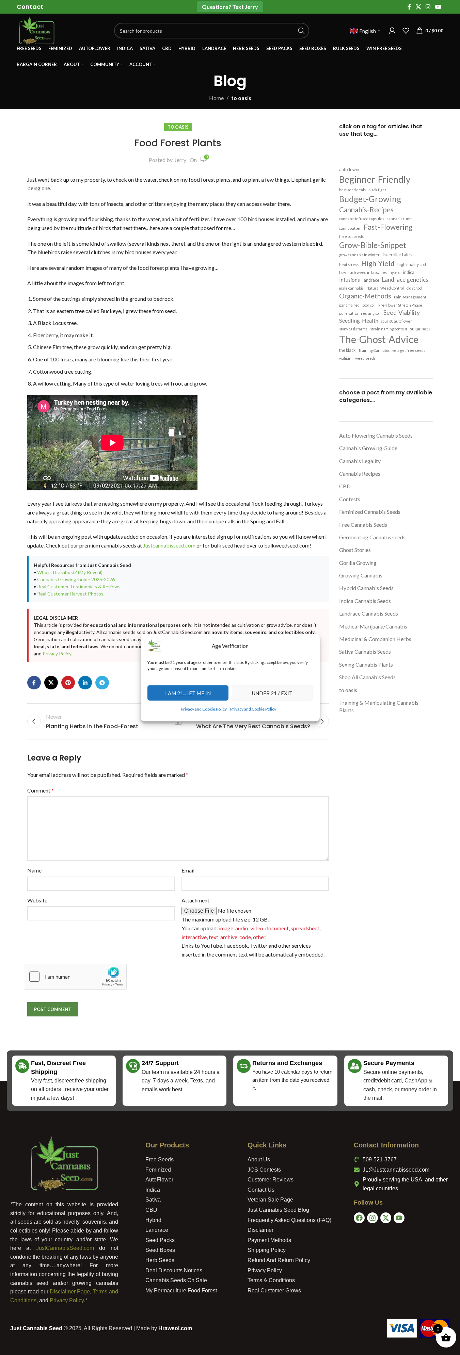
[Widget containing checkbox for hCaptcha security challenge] (75, 977)
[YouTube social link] (438, 7)
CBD (345, 486)
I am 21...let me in (188, 693)
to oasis (241, 98)
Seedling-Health (358, 320)
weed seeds (365, 358)
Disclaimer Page (70, 1291)
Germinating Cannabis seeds (372, 537)
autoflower (349, 169)
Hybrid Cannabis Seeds (366, 588)
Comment (40, 790)
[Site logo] (36, 30)
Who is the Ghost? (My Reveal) (69, 572)
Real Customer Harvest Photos (70, 594)
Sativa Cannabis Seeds (365, 651)
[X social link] (418, 7)
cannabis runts (399, 218)
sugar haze (420, 328)
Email (187, 870)
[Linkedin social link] (85, 682)
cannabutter (350, 228)
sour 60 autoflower (396, 321)
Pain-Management (410, 297)
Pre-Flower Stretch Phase (400, 305)
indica (408, 272)
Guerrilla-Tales (397, 254)
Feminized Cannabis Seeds (369, 511)
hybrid (395, 272)
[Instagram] (372, 1217)
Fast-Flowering (388, 227)
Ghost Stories (355, 549)
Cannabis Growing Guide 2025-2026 (76, 579)
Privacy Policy (57, 653)
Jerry (180, 160)
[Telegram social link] (102, 682)
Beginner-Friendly (374, 179)
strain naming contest (388, 329)
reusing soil (371, 313)
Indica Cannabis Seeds (365, 601)
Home (216, 98)
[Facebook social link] (409, 7)
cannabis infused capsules (361, 218)
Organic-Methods (365, 296)
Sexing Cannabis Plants (366, 664)
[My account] (392, 30)
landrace (371, 280)
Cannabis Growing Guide (368, 448)
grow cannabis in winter (359, 254)
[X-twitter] (385, 1217)
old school (414, 288)
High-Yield (378, 263)
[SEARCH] (301, 30)
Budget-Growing (370, 199)
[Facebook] (359, 1217)
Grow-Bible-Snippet (372, 245)
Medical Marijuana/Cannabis (373, 626)
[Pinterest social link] (68, 682)
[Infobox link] (30, 7)
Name (34, 870)
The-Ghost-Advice (378, 339)
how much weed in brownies (363, 272)
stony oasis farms (353, 329)
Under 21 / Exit (272, 693)
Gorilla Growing (358, 562)
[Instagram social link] (428, 7)
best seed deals (352, 189)
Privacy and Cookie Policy (204, 709)
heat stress (349, 264)
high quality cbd (411, 264)
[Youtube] (399, 1217)
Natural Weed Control (385, 288)
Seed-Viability (401, 312)
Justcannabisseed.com (169, 545)
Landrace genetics (405, 279)
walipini (345, 358)
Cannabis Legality (360, 461)
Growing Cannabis (360, 575)
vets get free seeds (408, 350)
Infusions (349, 280)
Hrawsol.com (175, 1328)
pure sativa (348, 313)
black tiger (377, 189)
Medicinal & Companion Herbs (375, 639)
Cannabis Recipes (359, 473)
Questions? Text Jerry (230, 6)
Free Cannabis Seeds (363, 524)
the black (347, 350)
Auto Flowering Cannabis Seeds (376, 435)
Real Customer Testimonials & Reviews (79, 586)
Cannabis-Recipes (366, 210)
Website (37, 900)
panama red (349, 305)
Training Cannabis (374, 350)
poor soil (369, 305)
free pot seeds (351, 236)
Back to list (178, 721)
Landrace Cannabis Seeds (368, 613)
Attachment (195, 900)
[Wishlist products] (406, 30)
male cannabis (351, 288)
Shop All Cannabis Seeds (367, 677)
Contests (349, 499)
